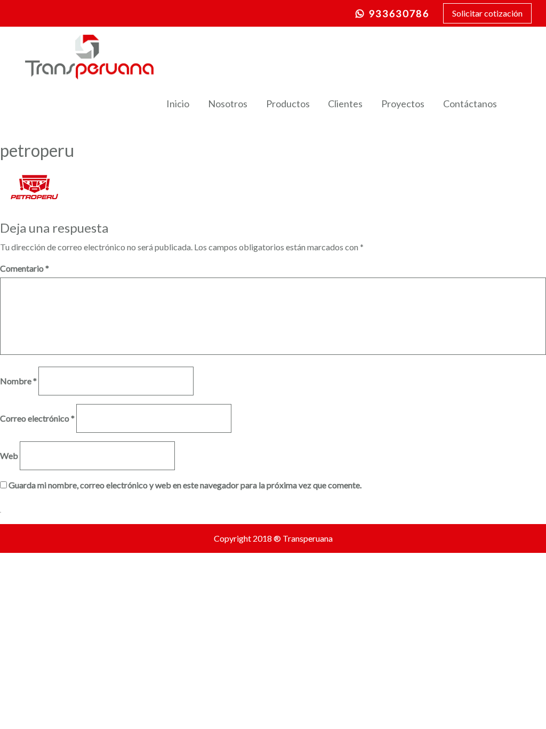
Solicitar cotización (487, 13)
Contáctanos (470, 103)
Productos (288, 103)
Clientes (345, 103)
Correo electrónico (37, 418)
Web (9, 455)
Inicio (177, 103)
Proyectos (402, 103)
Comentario (24, 268)
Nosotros (227, 103)
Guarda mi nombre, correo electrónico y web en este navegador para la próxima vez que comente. (185, 485)
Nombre (18, 381)
